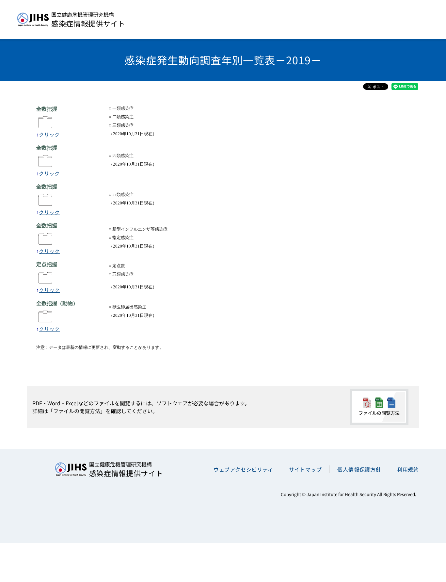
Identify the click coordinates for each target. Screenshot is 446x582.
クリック (49, 134)
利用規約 (408, 469)
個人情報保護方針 (359, 469)
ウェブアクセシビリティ (243, 469)
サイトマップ (305, 469)
